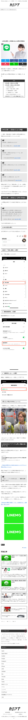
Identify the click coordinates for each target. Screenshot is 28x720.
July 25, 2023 (17, 157)
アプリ (3, 686)
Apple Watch (4, 653)
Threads (3, 676)
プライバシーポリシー (7, 714)
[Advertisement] (14, 25)
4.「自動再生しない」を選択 (12, 92)
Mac (2, 674)
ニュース (3, 689)
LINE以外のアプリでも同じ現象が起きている (14, 96)
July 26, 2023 (17, 145)
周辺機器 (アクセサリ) (6, 694)
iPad (2, 663)
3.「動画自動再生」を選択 (11, 90)
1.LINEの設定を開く (10, 86)
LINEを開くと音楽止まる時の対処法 (12, 85)
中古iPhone (4, 692)
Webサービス (4, 684)
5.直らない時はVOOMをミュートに (13, 94)
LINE (3, 544)
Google (3, 658)
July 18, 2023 (18, 219)
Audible (3, 656)
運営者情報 (7, 712)
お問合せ (20, 714)
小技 (2, 697)
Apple (2, 650)
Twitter (3, 681)
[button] (22, 64)
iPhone (3, 666)
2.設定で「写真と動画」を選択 (12, 88)
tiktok (2, 679)
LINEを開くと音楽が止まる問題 (11, 83)
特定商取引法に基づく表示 (20, 712)
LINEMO (3, 671)
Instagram (3, 661)
